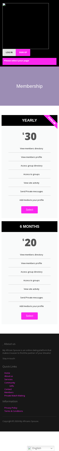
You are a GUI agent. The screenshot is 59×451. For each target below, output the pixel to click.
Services (8, 379)
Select (29, 209)
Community (9, 382)
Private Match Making (14, 395)
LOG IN (9, 52)
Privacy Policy (10, 407)
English (36, 448)
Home (7, 373)
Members (9, 392)
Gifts (11, 385)
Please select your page (16, 60)
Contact (8, 389)
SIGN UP (23, 52)
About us (8, 376)
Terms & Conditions (13, 411)
